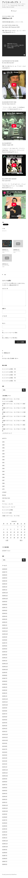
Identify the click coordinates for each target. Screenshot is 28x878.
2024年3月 (4, 654)
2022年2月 (4, 728)
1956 (3, 447)
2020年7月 (4, 784)
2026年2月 (4, 586)
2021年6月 (4, 752)
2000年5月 (4, 864)
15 (17, 532)
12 (7, 532)
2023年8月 (4, 675)
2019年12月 (5, 805)
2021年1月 (4, 767)
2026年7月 (4, 572)
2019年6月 (4, 823)
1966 (3, 477)
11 (3, 532)
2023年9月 (4, 672)
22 (17, 534)
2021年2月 (4, 764)
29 (17, 537)
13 (10, 532)
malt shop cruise (6, 498)
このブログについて (7, 433)
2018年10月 (5, 846)
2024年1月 (4, 660)
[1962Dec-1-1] (7, 243)
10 (24, 529)
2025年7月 (4, 607)
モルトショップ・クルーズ (8, 507)
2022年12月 (5, 699)
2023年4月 (4, 687)
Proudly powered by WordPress (9, 874)
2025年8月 (4, 604)
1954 (3, 442)
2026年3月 (4, 584)
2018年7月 (4, 855)
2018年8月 (4, 852)
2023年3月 (4, 690)
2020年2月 (4, 799)
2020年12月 (5, 770)
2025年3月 (4, 619)
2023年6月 (4, 681)
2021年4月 (4, 758)
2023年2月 (4, 693)
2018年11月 (5, 843)
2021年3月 (4, 761)
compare (4, 492)
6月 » (21, 540)
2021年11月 (5, 737)
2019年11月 (5, 808)
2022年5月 (4, 719)
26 (7, 537)
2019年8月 (4, 817)
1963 (3, 468)
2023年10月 (5, 669)
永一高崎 (12, 16)
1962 (5, 274)
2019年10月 (5, 811)
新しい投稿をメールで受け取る (9, 337)
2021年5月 (4, 755)
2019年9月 (4, 814)
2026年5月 (4, 578)
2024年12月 (5, 628)
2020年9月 (4, 778)
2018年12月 (5, 840)
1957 (3, 450)
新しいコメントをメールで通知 (9, 332)
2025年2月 (4, 622)
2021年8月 (4, 746)
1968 (3, 483)
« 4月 (7, 540)
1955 (3, 444)
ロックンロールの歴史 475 (9, 372)
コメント (5, 288)
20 (10, 534)
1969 (3, 486)
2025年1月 (4, 625)
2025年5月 (4, 613)
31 (24, 537)
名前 (4, 308)
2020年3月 (4, 796)
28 (14, 537)
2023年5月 (4, 684)
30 (21, 537)
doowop (4, 495)
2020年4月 (4, 793)
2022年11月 (5, 702)
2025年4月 (4, 616)
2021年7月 (4, 749)
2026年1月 (4, 589)
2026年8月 (4, 569)
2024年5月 (4, 648)
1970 (3, 489)
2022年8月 (4, 710)
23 (21, 534)
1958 (3, 453)
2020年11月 (5, 773)
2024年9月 (4, 637)
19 (7, 534)
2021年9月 (4, 743)
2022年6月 (4, 716)
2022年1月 (4, 731)
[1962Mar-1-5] (18, 243)
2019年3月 (4, 832)
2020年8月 (4, 781)
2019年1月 (4, 837)
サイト (3, 323)
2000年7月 (4, 861)
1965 (3, 474)
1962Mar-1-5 (16, 249)
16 (21, 532)
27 (10, 537)
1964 (3, 471)
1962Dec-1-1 (5, 249)
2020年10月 (5, 775)
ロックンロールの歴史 (7, 401)
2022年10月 (5, 705)
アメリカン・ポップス (7, 504)
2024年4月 (4, 651)
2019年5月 (4, 826)
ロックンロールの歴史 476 (9, 369)
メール (4, 316)
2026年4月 (4, 581)
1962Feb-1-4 (5, 263)
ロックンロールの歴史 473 (9, 377)
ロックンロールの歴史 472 (9, 380)
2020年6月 (4, 787)
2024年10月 (5, 634)
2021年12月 (5, 734)
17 (24, 532)
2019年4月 (4, 829)
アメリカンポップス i (11, 2)
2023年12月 (5, 663)
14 (14, 532)
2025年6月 (4, 610)
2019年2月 (4, 834)
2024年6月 (4, 645)
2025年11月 (5, 595)
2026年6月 (4, 575)
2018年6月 (4, 858)
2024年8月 (4, 640)
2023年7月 (4, 678)
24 (24, 534)
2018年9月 (4, 849)
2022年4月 (4, 722)
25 (3, 537)
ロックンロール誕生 (7, 512)
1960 (3, 459)
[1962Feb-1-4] (7, 257)
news (3, 501)
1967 (3, 480)
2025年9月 (4, 601)
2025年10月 (5, 598)
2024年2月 (4, 657)
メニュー (15, 10)
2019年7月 (4, 820)
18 (3, 534)
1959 (3, 456)
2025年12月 (5, 592)
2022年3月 (4, 725)
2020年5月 (4, 790)
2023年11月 (5, 666)
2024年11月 (5, 631)
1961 (3, 462)
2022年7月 (4, 713)
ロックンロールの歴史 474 (9, 374)
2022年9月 (4, 708)
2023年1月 (4, 696)
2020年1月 (4, 802)
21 (14, 534)
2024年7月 (4, 643)
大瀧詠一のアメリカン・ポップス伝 (10, 399)
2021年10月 (5, 740)
